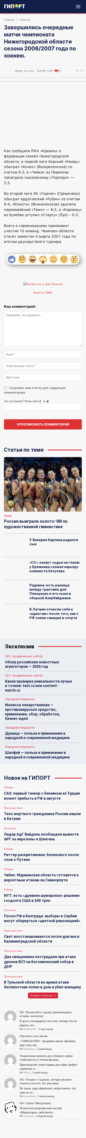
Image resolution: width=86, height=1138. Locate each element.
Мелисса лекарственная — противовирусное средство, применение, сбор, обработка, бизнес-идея (32, 712)
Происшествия (13, 808)
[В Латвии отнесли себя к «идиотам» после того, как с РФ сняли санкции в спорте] (15, 615)
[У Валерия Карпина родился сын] (15, 546)
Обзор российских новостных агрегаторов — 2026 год (32, 664)
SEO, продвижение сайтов (24, 656)
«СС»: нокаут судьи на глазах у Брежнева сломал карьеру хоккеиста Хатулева (54, 566)
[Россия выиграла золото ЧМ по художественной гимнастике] (43, 484)
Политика (10, 828)
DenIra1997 (30, 1029)
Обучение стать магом (33, 1036)
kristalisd (28, 1116)
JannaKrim (29, 1096)
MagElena (29, 1048)
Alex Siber (29, 70)
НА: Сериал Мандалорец (35, 1103)
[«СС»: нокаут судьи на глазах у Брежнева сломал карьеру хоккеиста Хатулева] (15, 568)
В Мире (8, 787)
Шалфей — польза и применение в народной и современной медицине (37, 754)
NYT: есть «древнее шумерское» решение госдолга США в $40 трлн (42, 897)
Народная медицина (20, 699)
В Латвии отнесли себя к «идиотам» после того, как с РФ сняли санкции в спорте (53, 613)
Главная (9, 20)
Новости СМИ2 (43, 292)
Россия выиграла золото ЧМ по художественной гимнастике (36, 524)
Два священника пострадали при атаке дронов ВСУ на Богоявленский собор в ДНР (40, 961)
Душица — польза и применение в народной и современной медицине (37, 735)
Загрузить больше (41, 995)
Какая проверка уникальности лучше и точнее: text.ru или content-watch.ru (38, 685)
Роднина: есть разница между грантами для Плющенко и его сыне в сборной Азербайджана (50, 591)
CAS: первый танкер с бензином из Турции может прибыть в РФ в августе (42, 795)
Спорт (8, 515)
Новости (24, 20)
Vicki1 (27, 1072)
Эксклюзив (19, 647)
